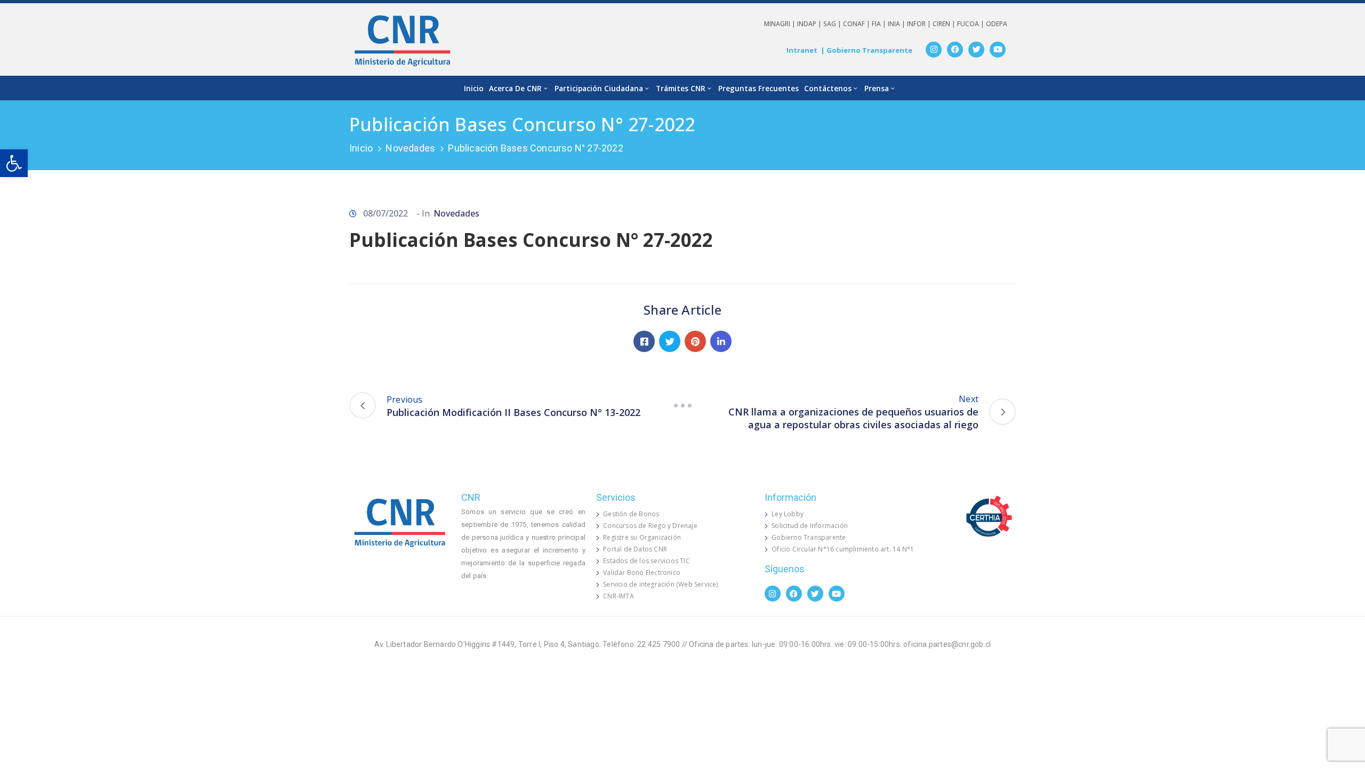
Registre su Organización (642, 537)
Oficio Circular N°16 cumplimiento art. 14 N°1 (843, 549)
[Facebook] (955, 50)
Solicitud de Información (810, 525)
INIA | (897, 23)
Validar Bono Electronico (641, 572)
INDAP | (810, 23)
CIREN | (945, 23)
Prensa (876, 88)
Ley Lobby (788, 513)
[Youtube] (998, 50)
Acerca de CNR (515, 88)
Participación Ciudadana (599, 88)
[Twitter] (976, 50)
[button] (14, 163)
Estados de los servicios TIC (646, 560)
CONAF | (857, 23)
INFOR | (920, 23)
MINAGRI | (780, 23)
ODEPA (996, 23)
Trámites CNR (680, 88)
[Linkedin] (721, 341)
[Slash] (682, 405)
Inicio (474, 88)
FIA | (880, 23)
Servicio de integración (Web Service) (660, 584)
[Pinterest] (695, 341)
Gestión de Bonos (631, 513)
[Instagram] (934, 50)
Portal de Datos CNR (635, 549)
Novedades (410, 148)
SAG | (833, 23)
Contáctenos (828, 88)
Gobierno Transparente (809, 537)
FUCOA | (971, 23)
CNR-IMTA (618, 596)
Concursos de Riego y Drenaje (650, 525)
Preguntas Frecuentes (758, 88)
